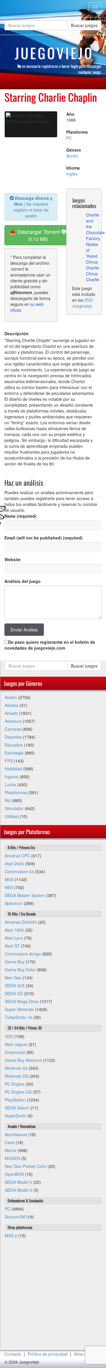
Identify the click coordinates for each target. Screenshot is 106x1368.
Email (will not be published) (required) (43, 538)
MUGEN (12, 1158)
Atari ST (12, 946)
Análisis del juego (22, 581)
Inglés (71, 174)
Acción (72, 156)
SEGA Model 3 (18, 1190)
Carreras (13, 729)
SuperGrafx (15, 1116)
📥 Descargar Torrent (35, 235)
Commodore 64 (19, 871)
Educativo (14, 745)
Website (12, 559)
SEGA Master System (25, 895)
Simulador (14, 808)
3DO (9, 1036)
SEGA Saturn (17, 1108)
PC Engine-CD (18, 1092)
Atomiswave (16, 1134)
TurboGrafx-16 (18, 1017)
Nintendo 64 (16, 1068)
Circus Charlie (92, 265)
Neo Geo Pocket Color (26, 1166)
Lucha (10, 784)
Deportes (13, 737)
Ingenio (12, 776)
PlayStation (15, 1100)
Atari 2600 (14, 863)
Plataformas (16, 792)
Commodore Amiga (23, 954)
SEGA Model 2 (18, 1182)
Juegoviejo (54, 53)
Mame (10, 1150)
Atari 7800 (14, 930)
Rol (8, 800)
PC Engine (14, 1084)
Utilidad (12, 816)
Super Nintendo (19, 1009)
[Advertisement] (53, 1297)
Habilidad (13, 769)
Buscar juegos (84, 25)
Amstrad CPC (17, 856)
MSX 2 (11, 1235)
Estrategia (14, 753)
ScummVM (15, 1217)
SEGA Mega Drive (22, 1001)
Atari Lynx (14, 938)
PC (69, 138)
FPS (9, 761)
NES (9, 887)
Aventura (13, 721)
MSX (9, 879)
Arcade (11, 713)
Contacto (12, 1354)
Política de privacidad (47, 1354)
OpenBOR (14, 1174)
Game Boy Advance (23, 1060)
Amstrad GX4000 (21, 922)
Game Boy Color (20, 970)
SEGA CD (14, 993)
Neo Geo (13, 977)
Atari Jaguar (16, 1044)
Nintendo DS (16, 1076)
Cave (9, 1142)
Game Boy (14, 962)
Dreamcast (15, 1052)
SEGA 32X (14, 985)
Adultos (12, 705)
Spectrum (14, 903)
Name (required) (20, 516)
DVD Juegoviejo (82, 303)
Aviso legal (84, 1354)
